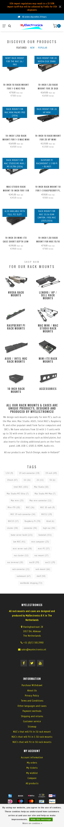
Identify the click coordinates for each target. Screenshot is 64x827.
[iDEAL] (10, 801)
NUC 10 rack (47, 507)
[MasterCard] (31, 801)
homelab (45, 535)
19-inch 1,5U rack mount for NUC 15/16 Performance (48, 241)
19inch (12, 480)
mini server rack (22, 548)
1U (27, 480)
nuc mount (41, 555)
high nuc (49, 528)
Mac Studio (41, 487)
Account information (32, 757)
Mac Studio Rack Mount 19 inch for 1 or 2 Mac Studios (16, 190)
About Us (32, 690)
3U (52, 480)
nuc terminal (15, 562)
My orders (32, 762)
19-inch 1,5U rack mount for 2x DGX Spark (48, 88)
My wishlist (32, 773)
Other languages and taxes (32, 705)
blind (50, 521)
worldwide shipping (31, 583)
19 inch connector (29, 473)
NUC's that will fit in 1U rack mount (32, 731)
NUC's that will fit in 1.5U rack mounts (32, 736)
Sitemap (32, 726)
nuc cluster (21, 555)
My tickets (32, 767)
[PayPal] (52, 801)
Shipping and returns (32, 716)
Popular (42, 47)
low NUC (19, 541)
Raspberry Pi (33, 521)
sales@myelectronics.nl (33, 649)
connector (30, 528)
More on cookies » (32, 823)
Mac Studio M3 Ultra (18, 493)
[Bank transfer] (21, 795)
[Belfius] (31, 795)
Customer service (32, 721)
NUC (30, 507)
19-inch (51, 473)
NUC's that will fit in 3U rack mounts (32, 742)
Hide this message (41, 819)
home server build (22, 535)
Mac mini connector (41, 500)
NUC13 (13, 521)
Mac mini (17, 500)
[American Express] (10, 795)
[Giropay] (52, 795)
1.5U (9, 473)
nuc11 (50, 562)
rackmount (24, 576)
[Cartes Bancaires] (42, 795)
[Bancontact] (42, 801)
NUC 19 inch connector (23, 514)
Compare (32, 778)
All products (32, 783)
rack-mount (42, 569)
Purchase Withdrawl (32, 685)
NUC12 (46, 514)
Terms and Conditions (32, 700)
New (32, 47)
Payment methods (32, 711)
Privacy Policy (32, 695)
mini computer (40, 541)
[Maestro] (21, 801)
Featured (21, 47)
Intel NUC (21, 487)
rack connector (21, 569)
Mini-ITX (14, 507)
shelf (41, 576)
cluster (12, 528)
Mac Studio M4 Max (45, 493)
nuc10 (34, 562)
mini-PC (44, 548)
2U (40, 480)
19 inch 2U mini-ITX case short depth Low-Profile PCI (16, 241)
